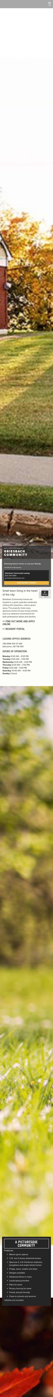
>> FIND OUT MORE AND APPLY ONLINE (19, 623)
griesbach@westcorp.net (14, 578)
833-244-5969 (10, 576)
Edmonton (18, 568)
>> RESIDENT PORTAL (14, 629)
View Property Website (26, 583)
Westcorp (7, 4)
